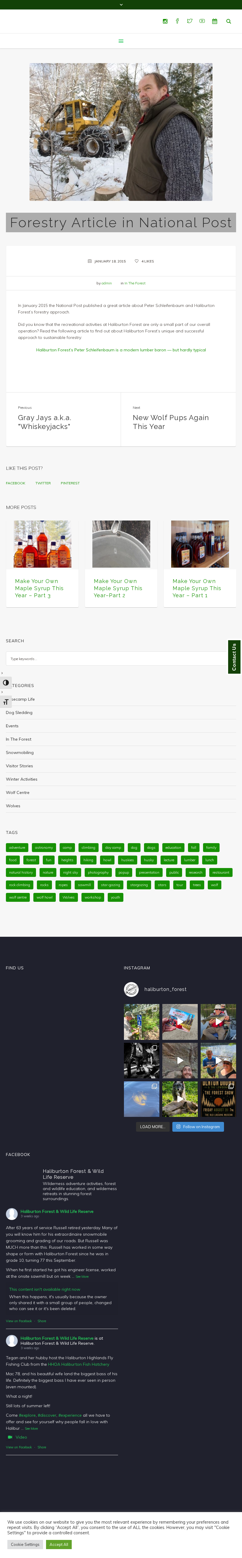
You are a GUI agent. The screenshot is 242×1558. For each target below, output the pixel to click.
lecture (169, 860)
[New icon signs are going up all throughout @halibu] (141, 1022)
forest (31, 860)
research (195, 872)
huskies (127, 860)
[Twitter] (190, 21)
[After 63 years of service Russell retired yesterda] (180, 1022)
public (174, 872)
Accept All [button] (59, 1544)
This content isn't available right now (44, 1289)
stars (162, 885)
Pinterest (70, 483)
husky (149, 860)
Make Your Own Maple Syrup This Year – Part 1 (197, 588)
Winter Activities (21, 779)
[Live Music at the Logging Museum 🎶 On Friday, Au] (141, 1060)
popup (124, 872)
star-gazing (110, 885)
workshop (93, 897)
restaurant (220, 872)
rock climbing (19, 885)
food (13, 860)
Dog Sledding (19, 712)
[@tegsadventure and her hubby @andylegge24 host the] (218, 1022)
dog (134, 847)
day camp (113, 847)
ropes (63, 885)
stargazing (139, 885)
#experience (70, 1415)
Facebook (15, 483)
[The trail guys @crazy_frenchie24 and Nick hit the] (180, 1060)
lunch (209, 860)
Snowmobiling (20, 752)
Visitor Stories (19, 765)
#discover (47, 1415)
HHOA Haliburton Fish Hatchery (78, 1364)
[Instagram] (165, 21)
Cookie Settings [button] (25, 1544)
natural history (21, 872)
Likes (147, 261)
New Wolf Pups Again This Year (171, 422)
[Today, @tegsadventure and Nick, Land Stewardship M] (218, 1060)
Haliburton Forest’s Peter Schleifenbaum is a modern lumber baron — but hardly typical (121, 350)
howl (107, 860)
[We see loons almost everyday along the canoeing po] (141, 1099)
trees (197, 885)
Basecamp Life (20, 699)
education (173, 847)
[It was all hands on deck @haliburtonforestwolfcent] (180, 1099)
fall (193, 847)
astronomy (44, 847)
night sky (70, 872)
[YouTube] (202, 21)
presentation (149, 872)
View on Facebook (19, 1321)
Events (12, 725)
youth (115, 897)
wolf (214, 885)
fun (48, 860)
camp (67, 847)
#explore (27, 1415)
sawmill (84, 885)
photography (98, 872)
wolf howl (45, 897)
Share (41, 1321)
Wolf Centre (18, 792)
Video (21, 1437)
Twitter (43, 483)
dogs (151, 847)
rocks (44, 885)
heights (67, 860)
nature (48, 872)
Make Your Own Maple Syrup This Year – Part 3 (39, 588)
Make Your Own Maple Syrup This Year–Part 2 (118, 588)
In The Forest (135, 283)
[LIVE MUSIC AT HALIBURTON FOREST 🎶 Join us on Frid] (218, 1099)
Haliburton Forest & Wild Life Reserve (57, 1211)
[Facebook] (177, 21)
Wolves (13, 805)
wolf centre (18, 897)
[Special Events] (214, 21)
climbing (88, 847)
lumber (189, 860)
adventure (17, 847)
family (211, 847)
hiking (88, 860)
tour (179, 885)
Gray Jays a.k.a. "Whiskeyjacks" (44, 422)
